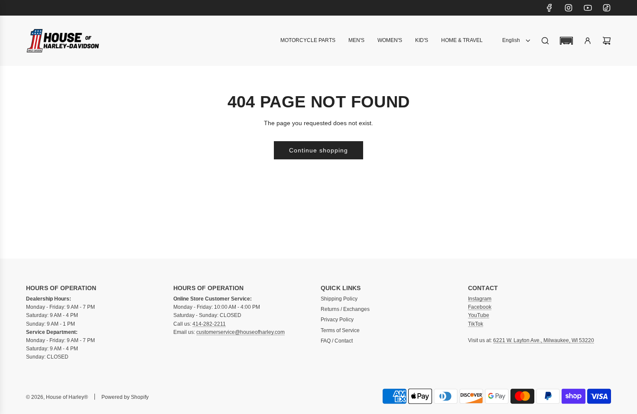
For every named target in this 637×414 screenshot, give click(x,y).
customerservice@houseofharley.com (240, 332)
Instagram (479, 299)
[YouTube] (587, 7)
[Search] (545, 40)
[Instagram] (568, 7)
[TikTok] (606, 7)
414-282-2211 (209, 324)
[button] (566, 40)
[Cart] (606, 40)
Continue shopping (318, 150)
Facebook (479, 307)
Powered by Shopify (125, 397)
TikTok (475, 324)
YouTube (478, 315)
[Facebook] (549, 7)
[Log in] (587, 40)
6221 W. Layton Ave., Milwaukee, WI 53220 (543, 340)
